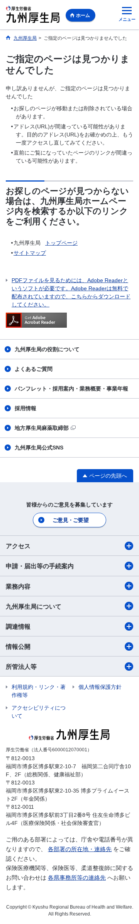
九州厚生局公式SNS (39, 447)
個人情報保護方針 (100, 687)
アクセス (18, 546)
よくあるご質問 (34, 369)
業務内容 (18, 586)
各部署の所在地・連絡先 (80, 849)
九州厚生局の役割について (47, 349)
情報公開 (18, 646)
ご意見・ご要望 (70, 520)
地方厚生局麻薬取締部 (42, 428)
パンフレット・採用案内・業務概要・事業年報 (71, 388)
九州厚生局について (33, 606)
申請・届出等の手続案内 (40, 566)
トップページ (61, 243)
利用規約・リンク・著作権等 (39, 691)
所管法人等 (21, 666)
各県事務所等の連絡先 (77, 877)
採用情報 (25, 408)
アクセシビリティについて (39, 712)
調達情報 (18, 626)
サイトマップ (30, 253)
